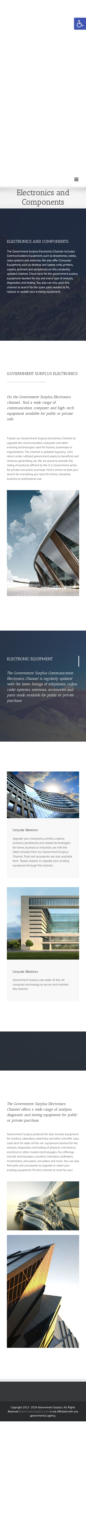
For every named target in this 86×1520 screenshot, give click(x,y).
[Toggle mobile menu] (76, 179)
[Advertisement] (43, 43)
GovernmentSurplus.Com (34, 1411)
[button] (80, 24)
